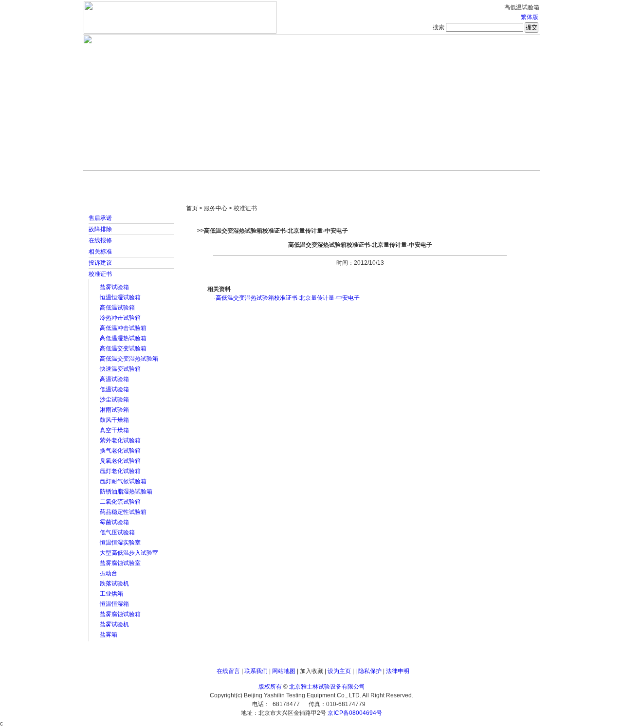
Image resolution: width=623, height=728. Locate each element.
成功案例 (328, 180)
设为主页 (339, 671)
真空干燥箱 (114, 430)
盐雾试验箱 (114, 287)
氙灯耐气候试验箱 (123, 481)
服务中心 (435, 180)
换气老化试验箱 (120, 450)
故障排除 (100, 229)
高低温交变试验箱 (123, 348)
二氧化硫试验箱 (120, 501)
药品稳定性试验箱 (123, 512)
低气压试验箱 (117, 532)
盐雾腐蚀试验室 (120, 563)
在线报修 (100, 240)
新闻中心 (221, 180)
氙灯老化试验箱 (120, 471)
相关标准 (100, 251)
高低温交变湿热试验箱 (129, 358)
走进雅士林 (168, 180)
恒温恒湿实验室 (120, 542)
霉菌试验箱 (114, 522)
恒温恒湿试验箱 (120, 297)
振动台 (108, 573)
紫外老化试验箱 (120, 440)
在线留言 (228, 671)
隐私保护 (370, 671)
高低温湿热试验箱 (123, 338)
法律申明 (397, 671)
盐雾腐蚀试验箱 (120, 614)
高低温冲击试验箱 (123, 328)
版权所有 (270, 686)
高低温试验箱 (117, 307)
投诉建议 (100, 262)
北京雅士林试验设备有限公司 (327, 686)
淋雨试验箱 (114, 409)
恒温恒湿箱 (114, 604)
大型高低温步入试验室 (129, 552)
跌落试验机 (114, 583)
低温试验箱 (114, 389)
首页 (114, 180)
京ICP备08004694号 (355, 713)
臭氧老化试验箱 (120, 460)
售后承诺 (100, 218)
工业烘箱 (111, 593)
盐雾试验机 (114, 624)
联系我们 (256, 671)
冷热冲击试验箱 (120, 317)
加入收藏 (311, 671)
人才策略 (382, 180)
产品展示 (275, 180)
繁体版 (529, 17)
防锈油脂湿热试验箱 (126, 491)
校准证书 (100, 274)
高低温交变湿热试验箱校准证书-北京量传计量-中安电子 (288, 297)
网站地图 (283, 671)
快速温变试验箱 (120, 368)
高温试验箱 (114, 379)
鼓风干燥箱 (114, 420)
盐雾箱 (108, 634)
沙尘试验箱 (114, 399)
